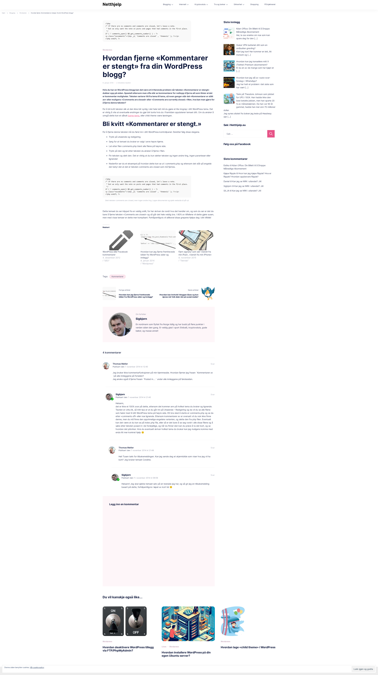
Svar (213, 364)
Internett (182, 4)
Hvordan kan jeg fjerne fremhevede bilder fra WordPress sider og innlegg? (158, 254)
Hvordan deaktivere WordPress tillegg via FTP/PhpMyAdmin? (128, 649)
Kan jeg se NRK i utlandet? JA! (246, 181)
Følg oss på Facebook (237, 144)
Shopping (254, 4)
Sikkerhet (238, 4)
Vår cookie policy (37, 667)
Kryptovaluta (200, 4)
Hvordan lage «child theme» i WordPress (248, 647)
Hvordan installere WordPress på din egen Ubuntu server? (186, 654)
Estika (226, 165)
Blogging (167, 4)
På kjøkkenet (269, 4)
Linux (164, 646)
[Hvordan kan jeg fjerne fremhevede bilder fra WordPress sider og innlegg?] (158, 240)
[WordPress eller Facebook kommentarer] (120, 240)
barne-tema (133, 115)
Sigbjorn (120, 394)
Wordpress (107, 50)
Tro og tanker (219, 4)
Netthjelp (112, 4)
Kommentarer (117, 276)
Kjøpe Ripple (230, 173)
